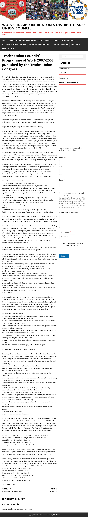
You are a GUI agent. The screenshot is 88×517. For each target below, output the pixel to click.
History (48, 40)
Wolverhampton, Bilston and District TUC (24, 40)
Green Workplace (68, 40)
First (60, 166)
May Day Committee (61, 44)
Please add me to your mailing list (74, 194)
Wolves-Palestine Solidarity (39, 44)
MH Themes (56, 515)
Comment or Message (68, 212)
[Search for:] (72, 57)
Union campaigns (8, 49)
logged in (14, 509)
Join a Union (75, 44)
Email (62, 180)
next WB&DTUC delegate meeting (14, 44)
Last (60, 175)
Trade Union (65, 232)
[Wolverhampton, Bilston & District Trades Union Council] (44, 19)
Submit (64, 256)
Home (4, 40)
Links (56, 40)
